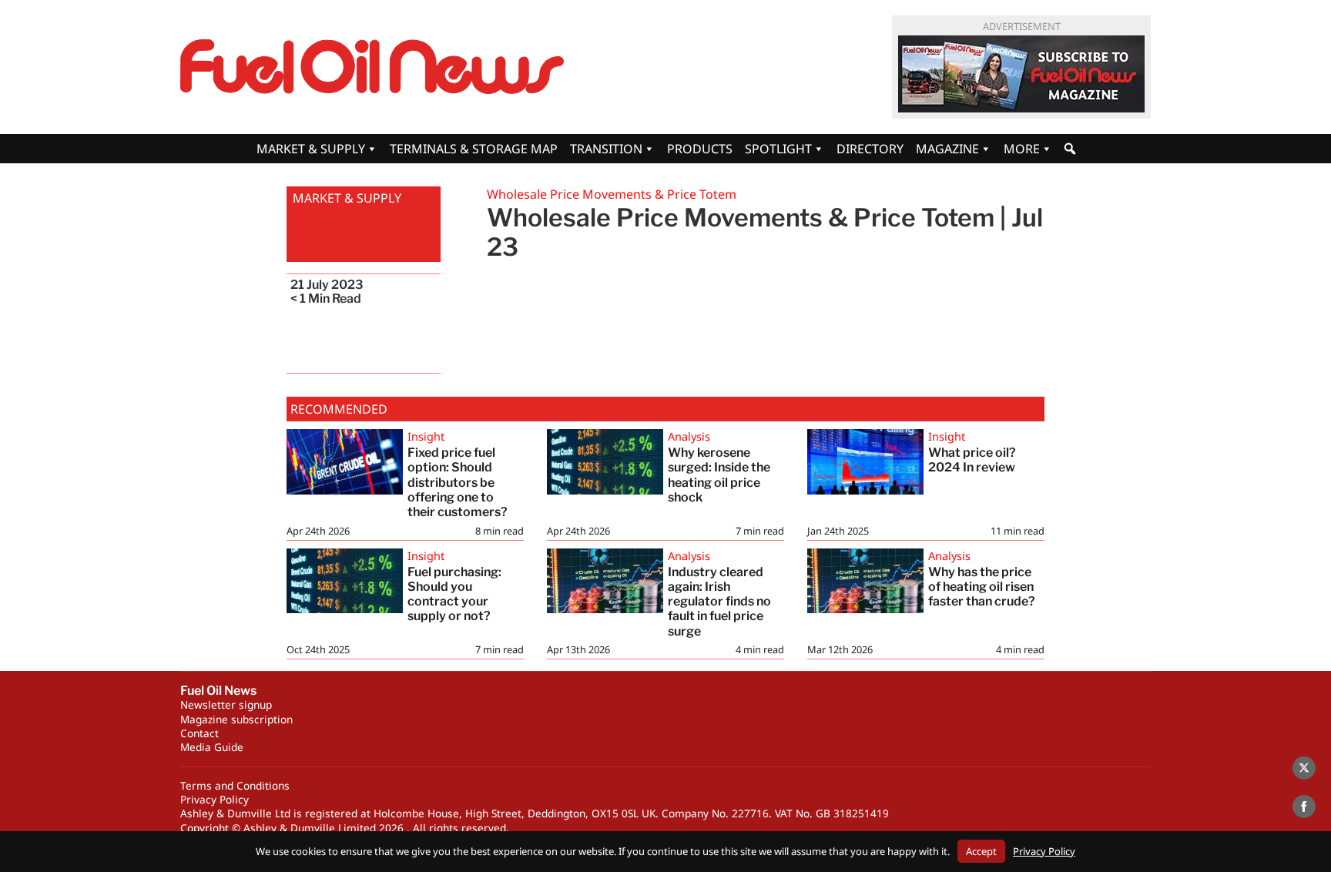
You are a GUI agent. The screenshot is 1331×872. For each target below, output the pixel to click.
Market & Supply (310, 148)
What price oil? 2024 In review (972, 460)
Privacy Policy (214, 799)
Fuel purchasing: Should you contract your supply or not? (454, 594)
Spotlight (778, 148)
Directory (870, 148)
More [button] (1022, 148)
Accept (981, 851)
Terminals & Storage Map (474, 148)
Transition (606, 148)
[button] (1069, 148)
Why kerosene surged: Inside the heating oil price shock (719, 475)
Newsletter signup (226, 704)
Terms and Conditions (235, 785)
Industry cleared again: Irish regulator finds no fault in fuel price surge (719, 602)
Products (700, 148)
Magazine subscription (236, 719)
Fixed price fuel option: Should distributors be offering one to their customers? (457, 482)
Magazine (947, 148)
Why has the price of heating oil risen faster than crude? (981, 587)
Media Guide (211, 747)
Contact (199, 733)
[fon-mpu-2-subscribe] (1021, 73)
